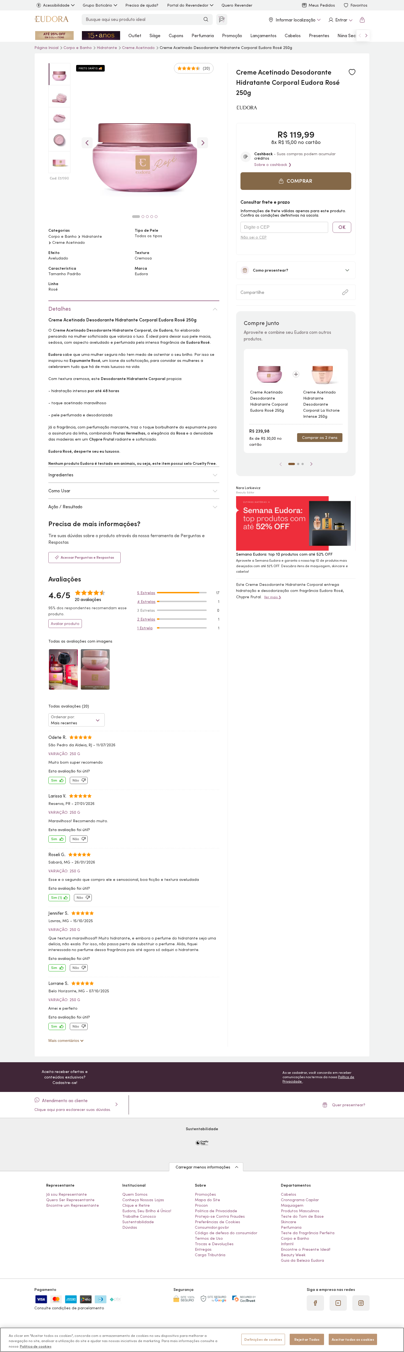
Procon (201, 1205)
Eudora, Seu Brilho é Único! (146, 1210)
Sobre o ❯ (273, 164)
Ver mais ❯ (272, 597)
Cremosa (143, 258)
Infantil (287, 1243)
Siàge (155, 35)
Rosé (53, 289)
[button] (295, 181)
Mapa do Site (207, 1199)
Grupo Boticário (97, 5)
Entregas (203, 1249)
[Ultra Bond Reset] (54, 35)
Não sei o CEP (253, 237)
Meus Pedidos (322, 5)
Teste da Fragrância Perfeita (307, 1232)
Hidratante (107, 47)
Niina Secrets (350, 35)
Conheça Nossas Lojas (143, 1199)
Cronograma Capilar (300, 1199)
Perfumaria (203, 35)
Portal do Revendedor (187, 5)
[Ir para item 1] (291, 464)
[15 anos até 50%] (101, 35)
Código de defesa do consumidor (226, 1232)
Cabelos (293, 35)
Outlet (134, 35)
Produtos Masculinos (300, 1210)
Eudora (141, 273)
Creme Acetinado (139, 47)
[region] (202, 1340)
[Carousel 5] (156, 216)
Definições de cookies (263, 1339)
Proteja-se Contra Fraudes (220, 1216)
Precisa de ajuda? (141, 5)
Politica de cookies (35, 1346)
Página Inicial (47, 47)
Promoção (232, 35)
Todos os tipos (148, 235)
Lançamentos (263, 35)
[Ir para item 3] (302, 464)
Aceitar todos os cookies (353, 1339)
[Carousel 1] (136, 216)
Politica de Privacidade (216, 1210)
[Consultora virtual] (221, 19)
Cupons (176, 35)
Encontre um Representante (72, 1205)
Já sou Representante (66, 1194)
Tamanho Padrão (64, 273)
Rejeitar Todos (307, 1339)
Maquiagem (292, 1205)
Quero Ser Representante (70, 1199)
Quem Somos (135, 1194)
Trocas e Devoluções (214, 1243)
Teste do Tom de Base (302, 1216)
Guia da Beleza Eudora (302, 1260)
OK (341, 227)
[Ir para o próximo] (366, 35)
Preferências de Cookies (217, 1221)
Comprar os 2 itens (319, 437)
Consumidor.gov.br (212, 1227)
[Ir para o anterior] (360, 35)
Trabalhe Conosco (139, 1216)
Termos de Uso (209, 1238)
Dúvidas (129, 1227)
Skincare (288, 1221)
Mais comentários (64, 1040)
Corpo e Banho (78, 47)
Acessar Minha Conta (340, 19)
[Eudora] (51, 20)
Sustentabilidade (138, 1221)
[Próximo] (311, 464)
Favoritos (358, 5)
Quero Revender (237, 5)
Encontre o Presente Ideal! (305, 1249)
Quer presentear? (348, 1104)
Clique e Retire (136, 1205)
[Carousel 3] (147, 216)
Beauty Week (293, 1254)
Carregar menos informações (203, 1167)
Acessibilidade (56, 5)
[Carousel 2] (143, 216)
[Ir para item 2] (298, 464)
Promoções (205, 1194)
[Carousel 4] (151, 216)
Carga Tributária (210, 1254)
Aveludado (58, 258)
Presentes (319, 35)
